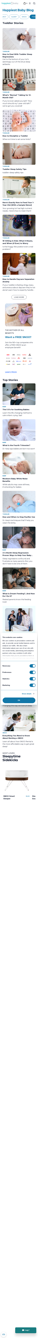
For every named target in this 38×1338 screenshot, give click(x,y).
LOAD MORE (19, 297)
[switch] (33, 672)
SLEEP (14, 17)
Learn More (11, 372)
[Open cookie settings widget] (3, 1334)
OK (19, 700)
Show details (26, 694)
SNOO (24, 17)
